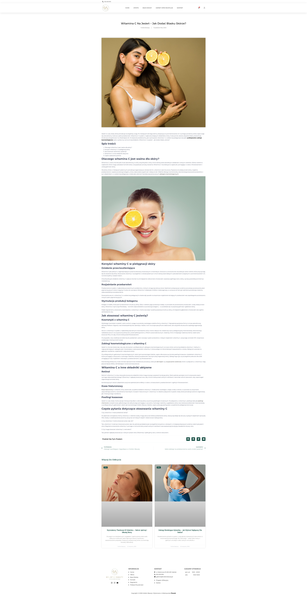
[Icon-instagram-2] (114, 582)
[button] (188, 439)
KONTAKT (180, 8)
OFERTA (136, 8)
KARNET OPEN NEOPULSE (164, 8)
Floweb (173, 593)
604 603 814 (107, 1)
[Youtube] (117, 582)
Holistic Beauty (147, 593)
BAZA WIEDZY (147, 8)
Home (127, 8)
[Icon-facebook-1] (111, 582)
